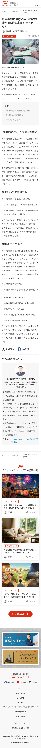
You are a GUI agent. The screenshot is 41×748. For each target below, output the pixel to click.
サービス (20, 703)
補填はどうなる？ (12, 119)
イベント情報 (20, 693)
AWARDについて (20, 712)
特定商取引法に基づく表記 (20, 728)
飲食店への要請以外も (14, 115)
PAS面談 (13, 707)
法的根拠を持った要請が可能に (18, 110)
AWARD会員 (6, 707)
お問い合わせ (20, 716)
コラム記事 (15, 12)
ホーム (4, 12)
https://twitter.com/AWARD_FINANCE (24, 440)
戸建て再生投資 (22, 707)
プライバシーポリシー (20, 723)
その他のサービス (33, 707)
